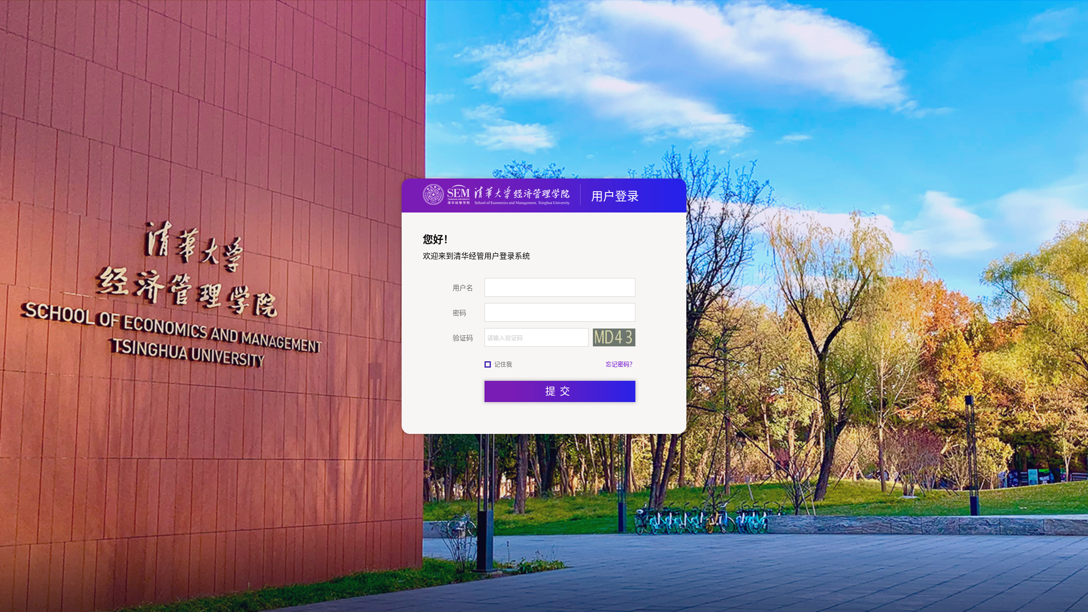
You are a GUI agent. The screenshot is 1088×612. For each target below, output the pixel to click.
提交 (559, 391)
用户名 (463, 287)
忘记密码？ (620, 364)
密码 (459, 313)
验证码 (463, 338)
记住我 (503, 364)
